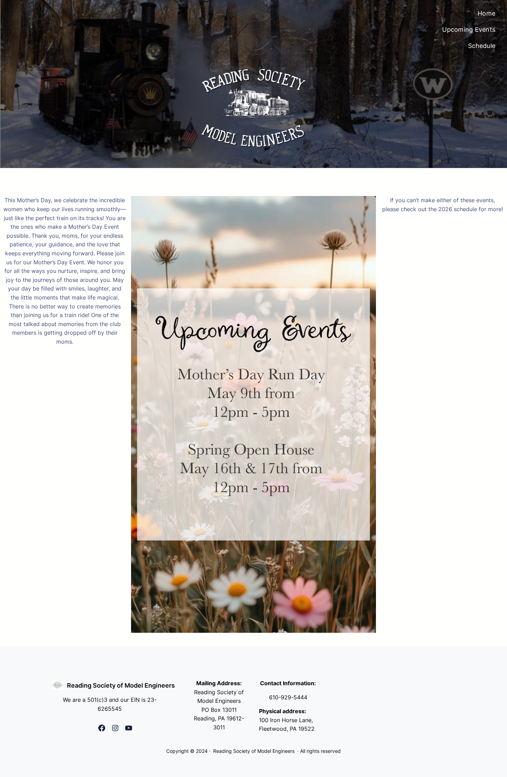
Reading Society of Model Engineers (121, 685)
